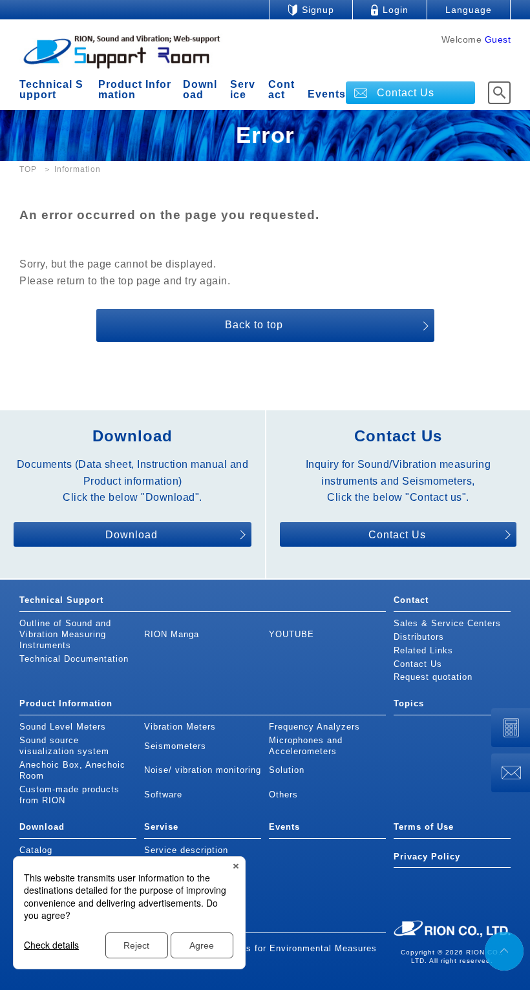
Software (163, 794)
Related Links (423, 650)
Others (283, 794)
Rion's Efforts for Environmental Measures (284, 948)
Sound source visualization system (64, 745)
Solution (286, 770)
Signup (318, 10)
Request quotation (433, 677)
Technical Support (51, 89)
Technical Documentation (74, 659)
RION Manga (171, 634)
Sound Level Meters (62, 727)
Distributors (419, 637)
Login (395, 10)
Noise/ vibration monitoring (202, 770)
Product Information (134, 89)
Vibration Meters (180, 727)
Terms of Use (424, 827)
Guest (498, 39)
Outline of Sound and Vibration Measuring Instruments (65, 634)
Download (200, 89)
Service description (186, 850)
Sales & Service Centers (447, 623)
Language (468, 10)
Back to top (254, 324)
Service (242, 89)
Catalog (35, 850)
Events (327, 94)
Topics (409, 703)
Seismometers (175, 746)
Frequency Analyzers (314, 727)
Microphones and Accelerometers (306, 745)
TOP (28, 169)
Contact (281, 89)
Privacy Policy (427, 856)
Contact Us (405, 92)
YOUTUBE (291, 634)
